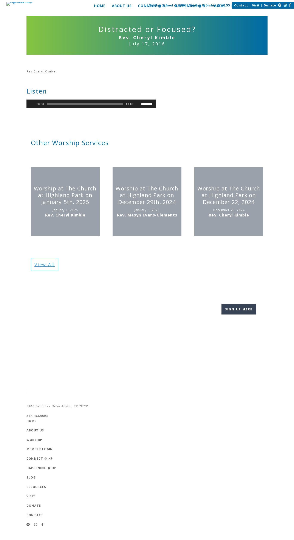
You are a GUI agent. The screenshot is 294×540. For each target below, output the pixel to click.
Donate (270, 5)
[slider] (147, 103)
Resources (36, 487)
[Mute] (138, 104)
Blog (31, 477)
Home (31, 421)
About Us (35, 430)
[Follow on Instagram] (285, 5)
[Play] (32, 104)
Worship (34, 440)
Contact (241, 5)
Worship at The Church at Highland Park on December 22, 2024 (228, 195)
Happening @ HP (41, 468)
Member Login (39, 449)
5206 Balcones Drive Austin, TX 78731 (57, 406)
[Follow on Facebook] (290, 5)
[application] (91, 104)
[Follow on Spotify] (280, 5)
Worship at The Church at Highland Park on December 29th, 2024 (147, 195)
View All (44, 264)
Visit (256, 5)
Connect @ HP (39, 458)
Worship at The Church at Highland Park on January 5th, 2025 (65, 195)
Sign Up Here (239, 309)
